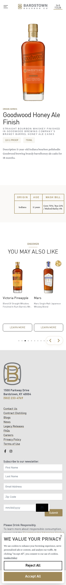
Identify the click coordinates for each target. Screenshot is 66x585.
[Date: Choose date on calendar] (42, 508)
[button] (50, 340)
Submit (53, 512)
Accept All (33, 576)
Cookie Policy (10, 557)
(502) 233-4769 (13, 398)
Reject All (33, 565)
